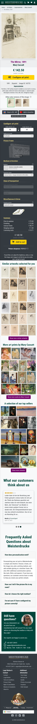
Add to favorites (28, 112)
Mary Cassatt (28, 7)
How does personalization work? (17, 555)
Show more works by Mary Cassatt (18, 397)
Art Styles (9, 7)
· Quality (22, 680)
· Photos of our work (25, 682)
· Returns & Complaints (9, 687)
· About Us (5, 689)
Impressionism (18, 7)
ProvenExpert (13, 518)
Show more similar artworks (18, 338)
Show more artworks (18, 470)
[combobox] (19, 135)
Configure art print (20, 77)
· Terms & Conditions (8, 680)
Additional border (8, 133)
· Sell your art (23, 677)
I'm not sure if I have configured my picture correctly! (18, 602)
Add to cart (19, 242)
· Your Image (23, 675)
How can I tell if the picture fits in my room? (18, 585)
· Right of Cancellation (9, 684)
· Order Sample (24, 687)
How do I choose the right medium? (18, 594)
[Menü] (2, 3)
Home (3, 7)
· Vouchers (23, 684)
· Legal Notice (6, 677)
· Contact (5, 675)
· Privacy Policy (7, 682)
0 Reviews (22, 116)
